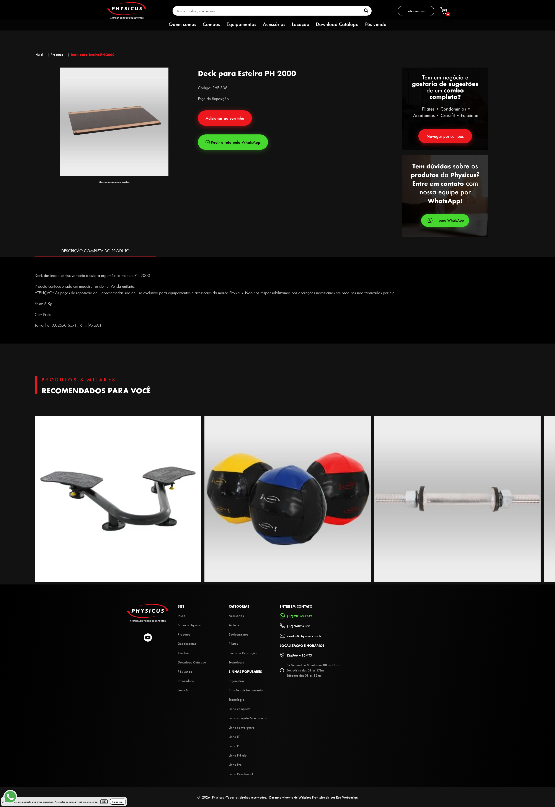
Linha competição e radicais (248, 718)
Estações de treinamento (246, 690)
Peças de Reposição (243, 652)
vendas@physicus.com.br (304, 636)
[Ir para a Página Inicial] (148, 620)
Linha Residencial (241, 773)
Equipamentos (241, 24)
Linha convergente (241, 727)
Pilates (233, 643)
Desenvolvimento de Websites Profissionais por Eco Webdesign (313, 797)
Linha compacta (239, 708)
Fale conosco (416, 11)
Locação (300, 24)
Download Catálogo (337, 24)
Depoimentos (187, 643)
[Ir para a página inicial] (126, 17)
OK (104, 801)
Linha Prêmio (238, 755)
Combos (211, 24)
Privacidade (186, 680)
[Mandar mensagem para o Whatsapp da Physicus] (461, 196)
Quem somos (182, 24)
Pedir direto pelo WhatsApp (235, 142)
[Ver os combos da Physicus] (445, 148)
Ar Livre (234, 625)
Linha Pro (235, 764)
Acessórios (274, 24)
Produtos (184, 634)
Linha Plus (236, 746)
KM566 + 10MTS (299, 655)
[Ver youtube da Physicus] (148, 637)
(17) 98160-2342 (299, 616)
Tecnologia (236, 662)
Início (182, 615)
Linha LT (234, 736)
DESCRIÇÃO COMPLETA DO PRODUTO (95, 250)
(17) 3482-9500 (298, 626)
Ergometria (236, 680)
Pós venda (376, 24)
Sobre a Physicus (189, 625)
